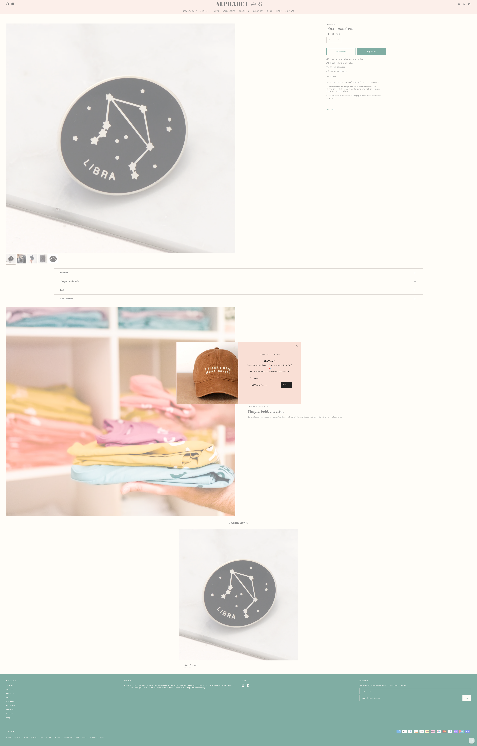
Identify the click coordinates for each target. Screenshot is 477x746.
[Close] (297, 345)
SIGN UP (286, 385)
